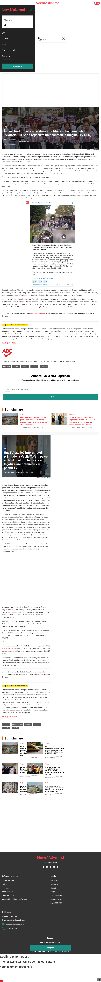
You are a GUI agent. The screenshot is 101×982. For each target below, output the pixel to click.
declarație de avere (17, 724)
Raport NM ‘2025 (56, 903)
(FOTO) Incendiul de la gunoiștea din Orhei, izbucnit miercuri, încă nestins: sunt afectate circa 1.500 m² (54, 788)
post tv (37, 724)
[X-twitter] (47, 867)
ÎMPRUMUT (28, 724)
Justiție (52, 892)
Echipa (4, 884)
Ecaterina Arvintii (26, 427)
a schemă (26, 299)
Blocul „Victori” (6, 366)
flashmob (25, 366)
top (34, 366)
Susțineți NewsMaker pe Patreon (14, 899)
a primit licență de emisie (10, 648)
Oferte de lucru (8, 892)
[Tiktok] (54, 867)
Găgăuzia (53, 888)
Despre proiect (8, 880)
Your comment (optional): (16, 966)
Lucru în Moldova (56, 895)
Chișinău (16, 366)
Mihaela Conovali (50, 777)
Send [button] (1, 981)
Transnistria (54, 884)
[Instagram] (50, 867)
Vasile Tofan (15, 728)
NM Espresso (54, 880)
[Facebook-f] (43, 867)
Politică (71, 414)
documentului (12, 612)
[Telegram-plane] (57, 867)
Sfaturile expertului (56, 899)
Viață (5, 127)
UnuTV (6, 728)
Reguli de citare (8, 895)
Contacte (5, 888)
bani (6, 724)
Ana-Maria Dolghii (10, 139)
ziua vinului (44, 366)
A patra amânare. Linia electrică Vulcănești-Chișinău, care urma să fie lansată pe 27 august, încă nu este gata (54, 771)
